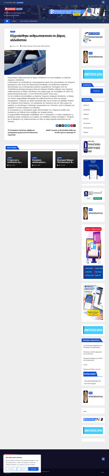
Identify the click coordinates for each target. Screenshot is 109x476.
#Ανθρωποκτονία (27, 46)
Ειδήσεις (86, 118)
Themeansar (7, 473)
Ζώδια (85, 364)
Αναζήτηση (87, 85)
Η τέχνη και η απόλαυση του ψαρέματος (13, 162)
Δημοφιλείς (86, 109)
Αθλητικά (86, 105)
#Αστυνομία (36, 46)
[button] (103, 21)
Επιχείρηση (87, 123)
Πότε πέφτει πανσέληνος (29, 21)
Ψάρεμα (85, 132)
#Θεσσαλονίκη (45, 46)
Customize (11, 469)
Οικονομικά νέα (88, 128)
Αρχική (14, 21)
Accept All (33, 469)
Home (102, 472)
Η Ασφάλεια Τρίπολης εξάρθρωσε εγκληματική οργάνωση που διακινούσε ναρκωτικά (23, 132)
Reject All (22, 469)
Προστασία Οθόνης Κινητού (92, 369)
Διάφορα (13, 31)
